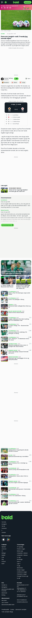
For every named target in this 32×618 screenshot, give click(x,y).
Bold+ (3, 563)
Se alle (18, 578)
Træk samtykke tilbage (7, 611)
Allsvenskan (20, 567)
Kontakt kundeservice (22, 602)
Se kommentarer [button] (7, 225)
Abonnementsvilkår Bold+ (8, 604)
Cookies (12, 609)
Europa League (21, 570)
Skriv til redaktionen (22, 600)
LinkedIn (4, 532)
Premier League (21, 549)
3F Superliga (20, 546)
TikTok (3, 526)
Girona (15, 82)
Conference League (22, 572)
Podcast (4, 561)
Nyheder (4, 546)
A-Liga (18, 565)
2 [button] (15, 78)
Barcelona (6, 82)
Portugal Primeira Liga (22, 576)
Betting (3, 595)
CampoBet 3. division (22, 555)
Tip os (29, 78)
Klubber (3, 555)
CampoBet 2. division (22, 553)
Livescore (4, 549)
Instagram (4, 524)
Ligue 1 (19, 563)
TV (2, 551)
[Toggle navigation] (2, 2)
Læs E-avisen (5, 602)
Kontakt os (4, 585)
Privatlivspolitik (5, 609)
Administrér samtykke (20, 609)
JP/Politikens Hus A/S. (22, 596)
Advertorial (4, 593)
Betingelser (4, 587)
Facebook (4, 528)
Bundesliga (19, 559)
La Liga (23, 82)
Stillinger (4, 553)
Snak (3, 557)
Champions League (22, 574)
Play (3, 559)
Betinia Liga (20, 551)
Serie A (18, 561)
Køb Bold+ (27, 2)
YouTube (4, 522)
